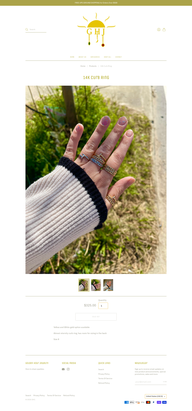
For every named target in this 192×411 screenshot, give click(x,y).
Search (101, 369)
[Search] (26, 29)
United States (154, 396)
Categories (95, 57)
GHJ (33, 399)
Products (93, 66)
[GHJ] (96, 29)
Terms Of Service (105, 378)
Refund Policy (104, 383)
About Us (82, 57)
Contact (118, 57)
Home (72, 57)
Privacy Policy (104, 374)
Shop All (107, 57)
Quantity (102, 300)
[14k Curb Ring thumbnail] (84, 285)
